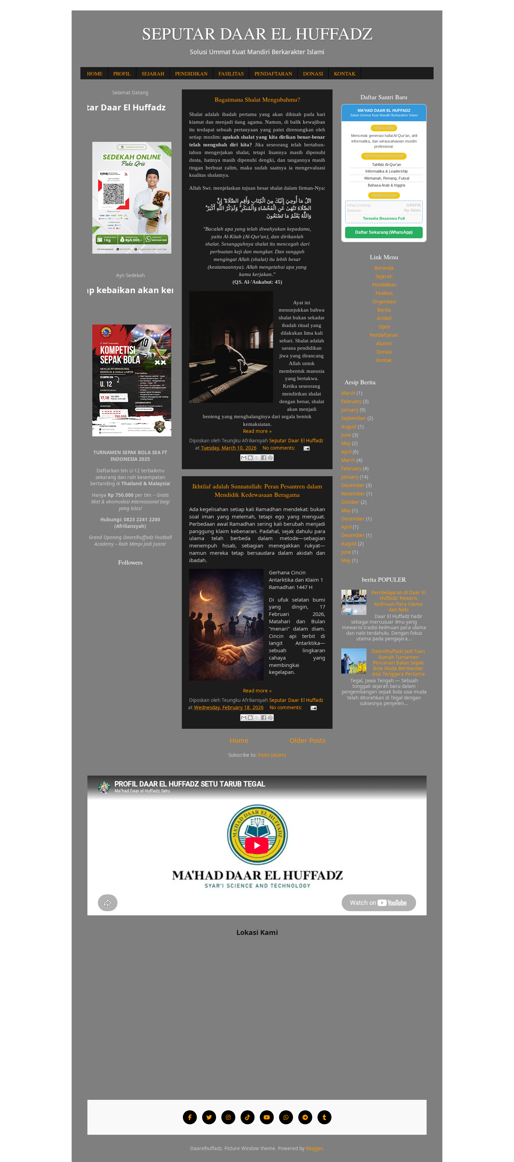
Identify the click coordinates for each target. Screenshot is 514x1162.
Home (239, 740)
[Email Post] (305, 448)
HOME (94, 73)
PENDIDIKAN (191, 73)
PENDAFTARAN (273, 73)
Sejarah (384, 276)
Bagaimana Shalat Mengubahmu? (257, 99)
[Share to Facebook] (263, 457)
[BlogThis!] (250, 457)
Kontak (384, 360)
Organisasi (384, 301)
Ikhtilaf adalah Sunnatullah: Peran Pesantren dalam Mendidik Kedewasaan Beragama (257, 490)
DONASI (313, 73)
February (351, 401)
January (349, 410)
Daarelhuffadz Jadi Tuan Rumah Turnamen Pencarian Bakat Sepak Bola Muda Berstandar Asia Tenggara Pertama (398, 662)
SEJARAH (153, 73)
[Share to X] (257, 457)
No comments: (280, 448)
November (353, 494)
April (346, 452)
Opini (384, 327)
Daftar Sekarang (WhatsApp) (384, 232)
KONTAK (345, 73)
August (349, 426)
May (346, 443)
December (353, 485)
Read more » (257, 431)
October (350, 502)
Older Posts (308, 740)
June (346, 435)
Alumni (384, 343)
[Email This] (243, 457)
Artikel (384, 318)
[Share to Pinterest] (270, 457)
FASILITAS (231, 73)
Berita (384, 310)
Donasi (384, 352)
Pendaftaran (384, 335)
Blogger (314, 1148)
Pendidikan (384, 285)
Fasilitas (384, 293)
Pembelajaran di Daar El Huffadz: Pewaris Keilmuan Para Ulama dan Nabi (398, 601)
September (353, 418)
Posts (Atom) (272, 755)
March (348, 393)
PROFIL (122, 73)
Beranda (384, 268)
